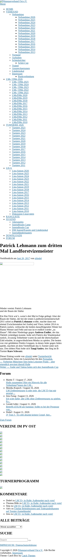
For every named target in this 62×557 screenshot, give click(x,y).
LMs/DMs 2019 (19, 98)
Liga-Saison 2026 (20, 170)
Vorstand (16, 55)
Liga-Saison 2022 (20, 181)
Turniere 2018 (18, 146)
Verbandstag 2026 (26, 17)
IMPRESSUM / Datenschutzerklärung (18, 545)
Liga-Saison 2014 (20, 200)
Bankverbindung (26, 76)
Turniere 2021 (18, 138)
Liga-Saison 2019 (20, 187)
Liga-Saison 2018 (20, 189)
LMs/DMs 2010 (19, 122)
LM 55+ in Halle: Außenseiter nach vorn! (35, 500)
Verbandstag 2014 (26, 49)
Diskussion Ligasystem (23, 214)
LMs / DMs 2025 (20, 82)
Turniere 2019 (18, 144)
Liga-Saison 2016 (20, 195)
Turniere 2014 (18, 157)
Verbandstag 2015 (26, 47)
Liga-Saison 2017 (20, 192)
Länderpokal (18, 71)
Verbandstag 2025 (26, 20)
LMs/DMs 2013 (19, 114)
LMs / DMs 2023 (20, 87)
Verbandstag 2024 (26, 22)
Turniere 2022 (18, 135)
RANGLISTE (13, 216)
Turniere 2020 (18, 141)
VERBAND (12, 11)
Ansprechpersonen (21, 68)
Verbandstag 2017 (26, 41)
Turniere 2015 (18, 154)
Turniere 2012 (18, 162)
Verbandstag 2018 (26, 38)
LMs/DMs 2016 (19, 106)
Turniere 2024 (18, 130)
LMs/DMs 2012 (19, 117)
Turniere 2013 (18, 160)
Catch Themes (28, 555)
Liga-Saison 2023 (20, 179)
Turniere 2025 (18, 127)
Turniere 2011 (18, 165)
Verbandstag (18, 14)
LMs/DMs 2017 (19, 103)
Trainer (15, 65)
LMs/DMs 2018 (19, 100)
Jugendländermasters (22, 232)
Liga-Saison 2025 (20, 173)
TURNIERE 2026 (15, 125)
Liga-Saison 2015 (20, 197)
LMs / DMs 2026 (14, 79)
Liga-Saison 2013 (20, 203)
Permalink (47, 359)
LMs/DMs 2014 (19, 111)
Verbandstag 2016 (26, 44)
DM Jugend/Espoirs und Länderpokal (30, 230)
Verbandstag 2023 (26, 25)
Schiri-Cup (23, 63)
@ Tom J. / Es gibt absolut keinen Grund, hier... (28, 415)
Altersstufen (17, 222)
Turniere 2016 (18, 152)
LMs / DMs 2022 (20, 90)
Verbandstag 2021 (26, 30)
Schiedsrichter (18, 60)
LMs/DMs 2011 (19, 119)
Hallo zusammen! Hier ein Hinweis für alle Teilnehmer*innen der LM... (26, 383)
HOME (9, 9)
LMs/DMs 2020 (19, 95)
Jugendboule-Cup (20, 227)
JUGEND (11, 219)
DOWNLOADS (14, 235)
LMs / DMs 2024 (20, 84)
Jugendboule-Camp (21, 224)
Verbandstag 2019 (26, 36)
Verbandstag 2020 (26, 33)
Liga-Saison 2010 (20, 211)
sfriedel (38, 258)
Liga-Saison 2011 (20, 208)
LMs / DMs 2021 (20, 92)
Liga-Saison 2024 (20, 176)
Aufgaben (17, 57)
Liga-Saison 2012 (20, 206)
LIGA (9, 168)
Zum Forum (5, 420)
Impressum (17, 73)
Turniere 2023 (18, 133)
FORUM (10, 238)
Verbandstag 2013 (26, 52)
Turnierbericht (44, 356)
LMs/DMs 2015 (19, 109)
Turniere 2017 (18, 149)
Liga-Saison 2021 (20, 184)
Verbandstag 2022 (26, 28)
